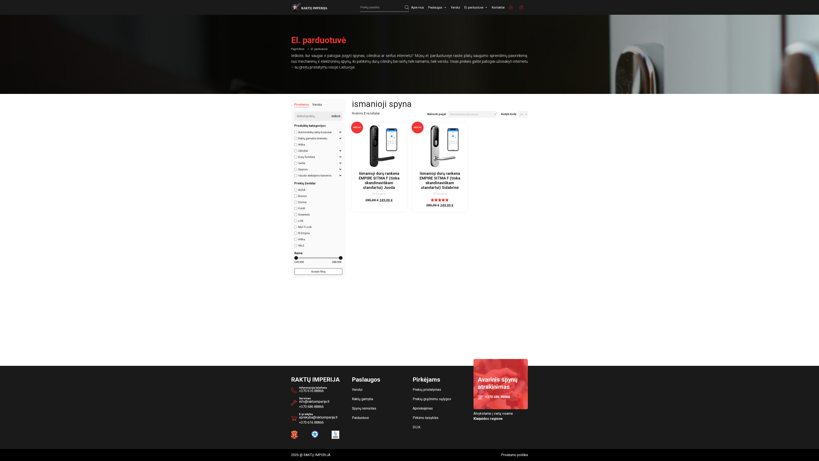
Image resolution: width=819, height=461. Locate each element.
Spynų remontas (364, 408)
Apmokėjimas (423, 408)
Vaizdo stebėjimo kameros (314, 175)
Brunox (302, 196)
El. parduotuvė (473, 7)
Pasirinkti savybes (379, 204)
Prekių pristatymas (427, 390)
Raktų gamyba (362, 399)
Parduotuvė (360, 418)
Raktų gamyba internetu (312, 138)
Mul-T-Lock (305, 227)
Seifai (301, 163)
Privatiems (301, 104)
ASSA (301, 189)
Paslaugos (435, 7)
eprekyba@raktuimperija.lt (318, 416)
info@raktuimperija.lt (314, 402)
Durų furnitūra (306, 157)
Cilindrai (303, 150)
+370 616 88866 (311, 391)
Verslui (455, 7)
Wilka (301, 144)
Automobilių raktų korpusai (315, 132)
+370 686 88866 (311, 407)
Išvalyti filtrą (318, 271)
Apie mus (417, 7)
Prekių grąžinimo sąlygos (432, 399)
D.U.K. (417, 427)
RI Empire (304, 233)
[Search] (406, 7)
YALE (301, 245)
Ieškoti (336, 116)
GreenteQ (304, 214)
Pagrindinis (297, 49)
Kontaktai (498, 7)
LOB (300, 220)
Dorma (302, 202)
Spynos (303, 169)
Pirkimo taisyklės (426, 418)
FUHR (301, 208)
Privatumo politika (514, 455)
